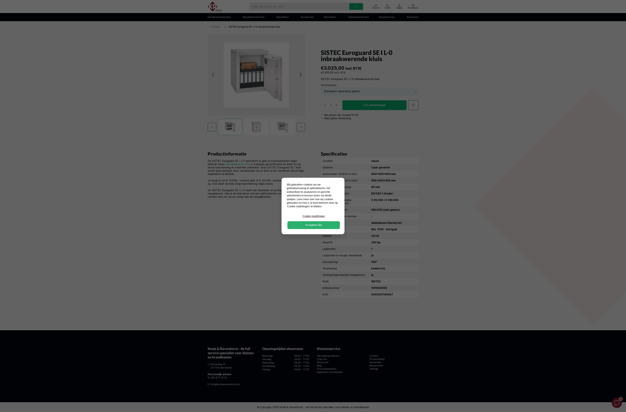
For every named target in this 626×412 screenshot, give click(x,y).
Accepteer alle (313, 225)
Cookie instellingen (314, 216)
